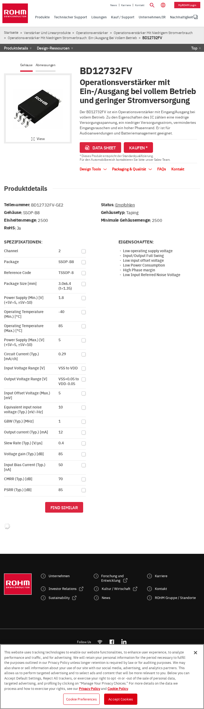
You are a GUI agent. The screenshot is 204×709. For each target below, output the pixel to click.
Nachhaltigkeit (181, 16)
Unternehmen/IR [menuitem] (152, 16)
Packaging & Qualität (129, 168)
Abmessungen (46, 65)
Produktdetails (16, 47)
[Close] (195, 653)
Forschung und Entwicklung (112, 578)
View (41, 138)
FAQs (161, 168)
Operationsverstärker (92, 32)
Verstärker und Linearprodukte (47, 32)
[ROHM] (15, 13)
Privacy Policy (89, 688)
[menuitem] (181, 17)
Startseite (11, 32)
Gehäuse (26, 65)
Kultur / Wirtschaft (116, 588)
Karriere (126, 5)
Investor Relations (62, 588)
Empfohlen (125, 205)
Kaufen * (138, 147)
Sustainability (59, 597)
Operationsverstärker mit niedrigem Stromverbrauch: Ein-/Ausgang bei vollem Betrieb (72, 37)
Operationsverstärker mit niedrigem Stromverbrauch (153, 32)
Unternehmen (59, 575)
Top (194, 47)
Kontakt (139, 5)
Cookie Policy (118, 688)
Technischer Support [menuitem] (70, 16)
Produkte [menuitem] (42, 16)
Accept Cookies (120, 699)
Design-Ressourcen (53, 47)
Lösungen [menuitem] (99, 16)
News (113, 5)
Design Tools (91, 168)
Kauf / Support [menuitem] (122, 16)
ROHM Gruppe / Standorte (175, 597)
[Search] (152, 4)
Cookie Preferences (81, 699)
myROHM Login (187, 5)
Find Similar (64, 507)
